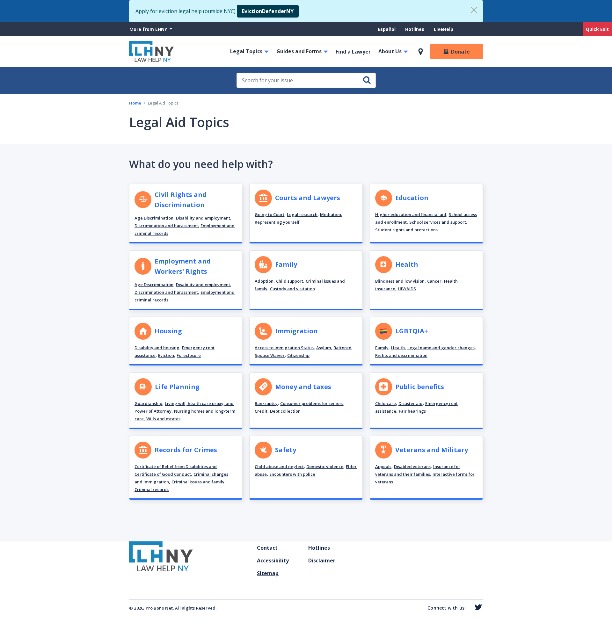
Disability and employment (203, 218)
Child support (289, 281)
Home (135, 103)
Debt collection (285, 411)
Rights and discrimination (401, 355)
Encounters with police (292, 474)
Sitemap (268, 573)
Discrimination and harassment (166, 225)
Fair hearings (412, 411)
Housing (168, 331)
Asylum (323, 348)
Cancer (434, 281)
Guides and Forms (299, 51)
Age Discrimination (154, 218)
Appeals (383, 466)
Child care (385, 403)
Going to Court (269, 214)
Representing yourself (277, 222)
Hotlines (414, 29)
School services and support (437, 222)
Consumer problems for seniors (311, 403)
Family (286, 264)
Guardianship (148, 403)
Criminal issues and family (197, 482)
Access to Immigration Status (284, 348)
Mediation (330, 214)
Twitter (477, 607)
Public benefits (419, 386)
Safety (285, 449)
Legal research (302, 214)
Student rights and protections (406, 230)
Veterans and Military (431, 449)
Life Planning (177, 386)
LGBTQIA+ (411, 331)
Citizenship (298, 355)
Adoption (264, 281)
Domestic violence (324, 466)
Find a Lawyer (353, 51)
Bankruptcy (266, 403)
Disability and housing (157, 348)
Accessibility (273, 560)
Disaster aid (410, 403)
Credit (261, 411)
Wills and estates (163, 419)
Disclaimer (321, 560)
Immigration (296, 331)
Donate (460, 51)
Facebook (468, 608)
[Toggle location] (420, 52)
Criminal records (152, 489)
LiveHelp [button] (443, 29)
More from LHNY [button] (148, 29)
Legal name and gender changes (441, 348)
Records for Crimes (186, 449)
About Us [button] (390, 51)
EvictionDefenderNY (268, 11)
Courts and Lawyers (307, 197)
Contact (267, 547)
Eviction (166, 355)
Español (387, 29)
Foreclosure (189, 355)
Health (406, 264)
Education (411, 197)
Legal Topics (246, 51)
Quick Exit (597, 29)
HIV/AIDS (407, 289)
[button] (185, 213)
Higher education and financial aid (410, 214)
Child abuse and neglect (279, 466)
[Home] (151, 51)
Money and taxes (303, 386)
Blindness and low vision (400, 281)
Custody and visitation (292, 289)
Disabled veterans (412, 466)
